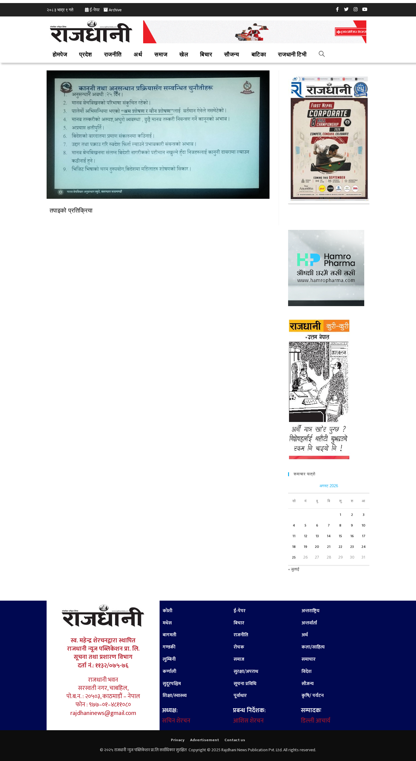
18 (294, 547)
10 (363, 525)
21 (328, 547)
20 (317, 547)
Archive (115, 9)
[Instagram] (355, 9)
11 (293, 536)
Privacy (178, 740)
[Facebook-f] (337, 9)
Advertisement (204, 740)
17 (363, 536)
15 (340, 536)
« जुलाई (293, 569)
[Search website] (322, 55)
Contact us (234, 740)
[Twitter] (346, 9)
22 (340, 547)
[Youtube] (364, 9)
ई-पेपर (95, 9)
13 (317, 536)
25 (294, 557)
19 (305, 547)
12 (305, 536)
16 (352, 536)
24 (363, 547)
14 (329, 536)
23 (352, 547)
